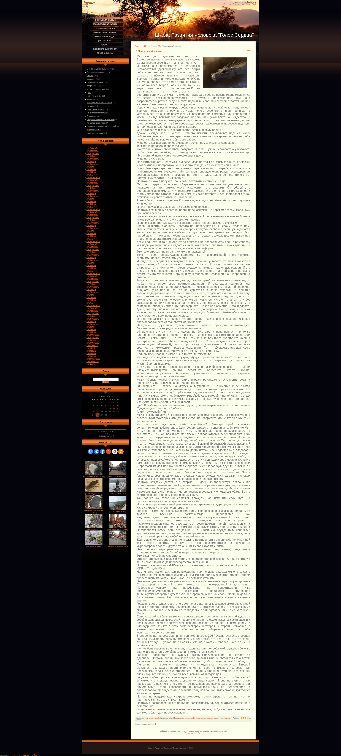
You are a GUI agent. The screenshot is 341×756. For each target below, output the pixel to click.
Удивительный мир (95, 113)
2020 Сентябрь (93, 359)
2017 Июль (91, 300)
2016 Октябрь (92, 276)
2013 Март (91, 161)
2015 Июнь (91, 233)
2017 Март (91, 289)
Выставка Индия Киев (117, 529)
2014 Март (91, 193)
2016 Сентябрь (93, 273)
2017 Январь (92, 284)
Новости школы (94, 96)
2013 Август (91, 175)
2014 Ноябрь (92, 215)
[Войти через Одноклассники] (121, 451)
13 (93, 409)
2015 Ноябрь (92, 247)
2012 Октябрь (92, 148)
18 (114, 409)
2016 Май (90, 263)
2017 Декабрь (92, 313)
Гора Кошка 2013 (117, 511)
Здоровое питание (95, 82)
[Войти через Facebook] (102, 451)
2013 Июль (91, 172)
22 (102, 412)
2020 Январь (92, 345)
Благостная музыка (95, 109)
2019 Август (91, 340)
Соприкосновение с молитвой (100, 119)
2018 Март (91, 321)
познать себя (190, 718)
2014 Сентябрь (93, 209)
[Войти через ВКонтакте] (96, 451)
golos (171, 718)
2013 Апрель (92, 164)
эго (222, 718)
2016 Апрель (92, 260)
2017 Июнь (91, 297)
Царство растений (95, 133)
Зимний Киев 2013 (117, 493)
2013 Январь (92, 156)
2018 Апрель (92, 324)
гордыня (210, 718)
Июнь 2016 (105, 397)
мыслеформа (200, 718)
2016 (146, 46)
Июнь (153, 46)
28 (97, 415)
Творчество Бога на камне (94, 511)
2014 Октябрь (92, 212)
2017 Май (90, 295)
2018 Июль (91, 332)
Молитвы (91, 99)
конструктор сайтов (20, 755)
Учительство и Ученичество (99, 103)
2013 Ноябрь (92, 183)
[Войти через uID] (90, 451)
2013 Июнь (91, 169)
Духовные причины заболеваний (101, 126)
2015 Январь (92, 220)
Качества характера (96, 123)
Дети (89, 92)
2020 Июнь (91, 351)
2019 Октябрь (92, 343)
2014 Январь (92, 188)
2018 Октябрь (92, 335)
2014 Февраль (92, 191)
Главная (227, 4)
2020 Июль (91, 353)
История (90, 106)
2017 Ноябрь (92, 311)
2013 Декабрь (92, 185)
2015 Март (91, 225)
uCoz (34, 755)
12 (118, 406)
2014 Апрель (92, 196)
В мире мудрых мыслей (98, 69)
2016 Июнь (91, 265)
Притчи (90, 76)
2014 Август (91, 207)
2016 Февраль (92, 255)
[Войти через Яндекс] (108, 451)
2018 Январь (92, 316)
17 (110, 409)
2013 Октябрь (92, 180)
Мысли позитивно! (93, 546)
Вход (248, 4)
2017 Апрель (92, 292)
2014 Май (90, 199)
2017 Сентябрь (93, 305)
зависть (217, 718)
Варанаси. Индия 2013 (117, 477)
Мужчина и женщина (96, 89)
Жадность (227, 718)
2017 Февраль (92, 287)
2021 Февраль (92, 361)
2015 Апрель (92, 228)
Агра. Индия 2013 (93, 493)
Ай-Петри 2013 (93, 529)
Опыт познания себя (96, 72)
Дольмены (91, 116)
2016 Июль (91, 268)
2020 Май (90, 348)
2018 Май (90, 327)
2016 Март (91, 257)
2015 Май (90, 231)
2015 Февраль (92, 223)
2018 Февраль (92, 319)
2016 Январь (92, 252)
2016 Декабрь (92, 281)
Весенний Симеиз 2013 (93, 477)
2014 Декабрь (92, 217)
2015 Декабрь (92, 249)
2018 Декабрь (92, 337)
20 (93, 412)
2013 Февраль (92, 159)
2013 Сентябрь (93, 177)
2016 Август (91, 271)
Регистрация (238, 4)
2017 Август (91, 303)
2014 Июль (91, 204)
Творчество (92, 86)
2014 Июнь (91, 201)
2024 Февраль (92, 364)
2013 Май (90, 167)
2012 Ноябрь (92, 151)
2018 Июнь (91, 329)
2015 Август (91, 239)
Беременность (93, 130)
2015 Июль (91, 236)
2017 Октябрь (92, 308)
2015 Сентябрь (93, 241)
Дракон (181, 718)
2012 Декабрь (92, 153)
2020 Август (91, 356)
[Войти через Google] (115, 451)
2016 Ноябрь (92, 279)
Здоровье (91, 79)
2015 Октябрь (92, 244)
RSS (254, 4)
